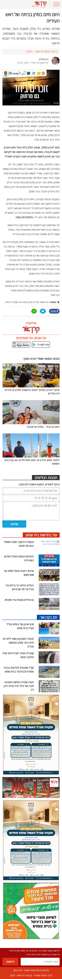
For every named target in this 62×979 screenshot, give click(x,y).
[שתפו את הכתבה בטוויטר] (43, 311)
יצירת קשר (18, 970)
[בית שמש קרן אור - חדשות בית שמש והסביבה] (26, 4)
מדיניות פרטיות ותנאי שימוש (36, 970)
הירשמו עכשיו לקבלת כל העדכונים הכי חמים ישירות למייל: (34, 950)
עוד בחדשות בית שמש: (41, 534)
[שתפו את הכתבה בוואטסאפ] (34, 311)
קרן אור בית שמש (24, 975)
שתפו (53, 311)
